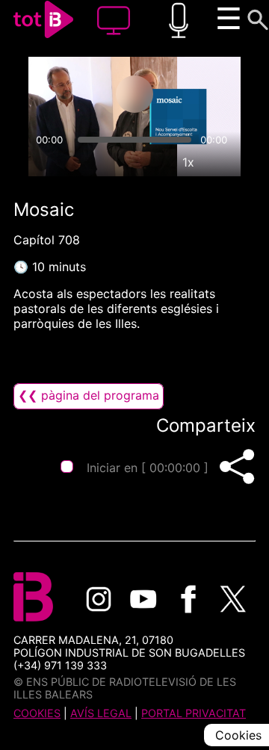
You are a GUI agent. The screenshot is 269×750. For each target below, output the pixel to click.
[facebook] (188, 599)
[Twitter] (233, 599)
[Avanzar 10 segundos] (193, 94)
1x (188, 162)
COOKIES (37, 713)
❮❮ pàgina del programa (88, 395)
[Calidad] (153, 162)
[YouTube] (143, 599)
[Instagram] (99, 599)
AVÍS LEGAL (101, 713)
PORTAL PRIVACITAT (193, 713)
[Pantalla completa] (222, 162)
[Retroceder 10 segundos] (75, 94)
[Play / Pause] (134, 94)
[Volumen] (46, 162)
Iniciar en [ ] (147, 467)
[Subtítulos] (119, 162)
